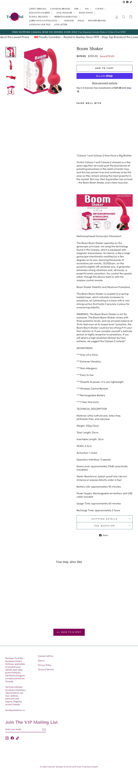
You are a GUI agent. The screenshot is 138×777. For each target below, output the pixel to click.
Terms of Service (46, 669)
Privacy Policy (44, 665)
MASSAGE (69, 21)
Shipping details (105, 519)
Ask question (104, 526)
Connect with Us (45, 656)
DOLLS (81, 21)
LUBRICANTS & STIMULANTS (43, 21)
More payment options (104, 83)
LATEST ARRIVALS (37, 9)
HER (76, 9)
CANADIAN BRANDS (60, 9)
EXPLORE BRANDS (97, 21)
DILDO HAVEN (86, 13)
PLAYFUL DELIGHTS (39, 17)
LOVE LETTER (60, 24)
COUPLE (99, 9)
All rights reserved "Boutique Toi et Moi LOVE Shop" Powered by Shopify (69, 767)
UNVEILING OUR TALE (39, 24)
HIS (87, 9)
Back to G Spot (71, 632)
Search (41, 660)
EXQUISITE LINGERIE (39, 13)
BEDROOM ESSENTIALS (66, 17)
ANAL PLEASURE (64, 13)
